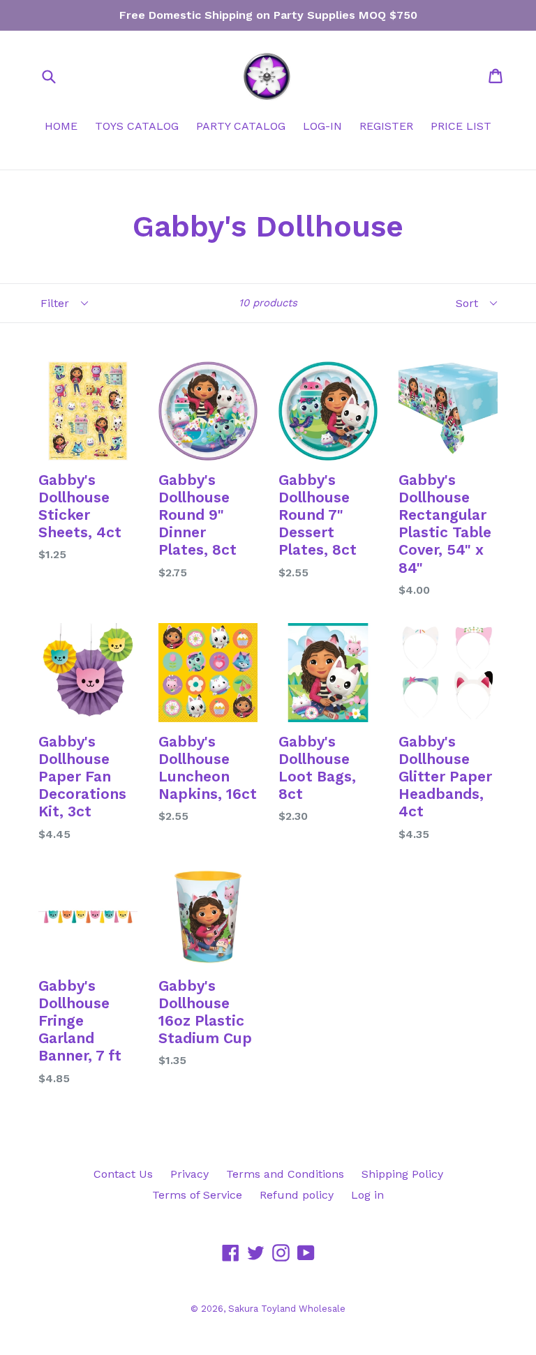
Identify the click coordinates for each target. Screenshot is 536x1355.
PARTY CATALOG (240, 126)
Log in (367, 1194)
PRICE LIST (461, 126)
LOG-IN (322, 126)
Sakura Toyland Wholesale (286, 1308)
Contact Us (123, 1174)
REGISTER (386, 126)
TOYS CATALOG (137, 126)
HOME (61, 126)
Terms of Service (197, 1194)
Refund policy (297, 1194)
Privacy (189, 1174)
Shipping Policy (402, 1174)
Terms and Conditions (285, 1174)
